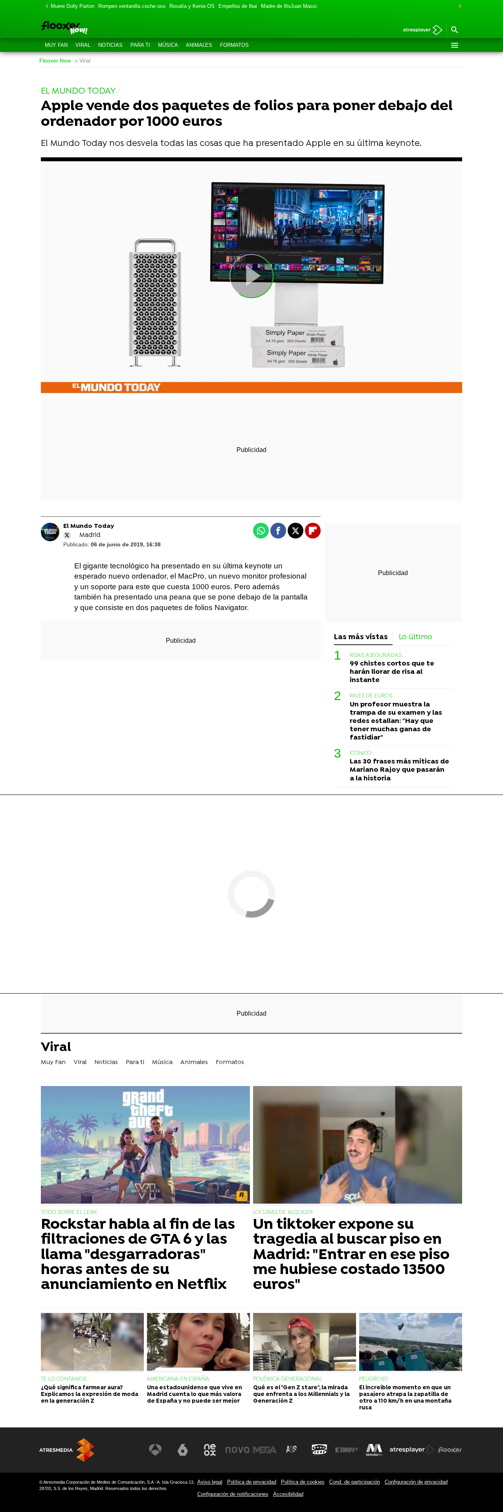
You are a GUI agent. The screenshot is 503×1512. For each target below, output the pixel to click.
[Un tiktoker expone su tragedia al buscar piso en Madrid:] (357, 1145)
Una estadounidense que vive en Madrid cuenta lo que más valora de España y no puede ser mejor (194, 1395)
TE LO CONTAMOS (63, 1379)
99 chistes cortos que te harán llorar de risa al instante (392, 672)
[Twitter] (67, 535)
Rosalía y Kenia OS (192, 6)
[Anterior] (45, 6)
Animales (199, 45)
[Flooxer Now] (94, 28)
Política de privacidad (251, 1482)
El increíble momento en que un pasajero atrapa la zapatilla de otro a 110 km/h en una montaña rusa (405, 1398)
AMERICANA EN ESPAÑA (178, 1379)
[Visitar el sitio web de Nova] (237, 1450)
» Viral (82, 61)
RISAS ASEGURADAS (375, 655)
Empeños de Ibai (237, 6)
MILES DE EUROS (371, 696)
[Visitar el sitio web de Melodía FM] (374, 1450)
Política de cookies (303, 1482)
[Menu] (454, 45)
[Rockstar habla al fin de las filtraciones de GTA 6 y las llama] (145, 1145)
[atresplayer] (419, 30)
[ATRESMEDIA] (66, 1450)
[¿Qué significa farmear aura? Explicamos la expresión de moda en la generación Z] (92, 1343)
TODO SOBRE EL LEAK (69, 1212)
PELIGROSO (373, 1379)
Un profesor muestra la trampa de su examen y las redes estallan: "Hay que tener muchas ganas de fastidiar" (396, 720)
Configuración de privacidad (416, 1482)
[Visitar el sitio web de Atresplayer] (412, 1450)
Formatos (234, 45)
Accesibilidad (288, 1494)
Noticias (110, 45)
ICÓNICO (361, 753)
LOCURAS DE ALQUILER (283, 1212)
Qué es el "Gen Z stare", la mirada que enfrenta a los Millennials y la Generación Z (301, 1395)
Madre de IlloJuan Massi (289, 6)
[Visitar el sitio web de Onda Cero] (319, 1450)
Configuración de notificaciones (232, 1494)
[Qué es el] (304, 1343)
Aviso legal (209, 1482)
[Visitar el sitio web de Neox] (210, 1450)
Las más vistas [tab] (361, 637)
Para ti (140, 45)
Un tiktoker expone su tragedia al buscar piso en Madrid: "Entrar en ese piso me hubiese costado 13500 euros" (351, 1255)
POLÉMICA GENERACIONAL (287, 1379)
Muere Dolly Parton (72, 6)
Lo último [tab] (415, 637)
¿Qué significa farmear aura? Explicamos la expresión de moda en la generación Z (89, 1395)
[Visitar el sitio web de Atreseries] (292, 1450)
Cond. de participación (354, 1482)
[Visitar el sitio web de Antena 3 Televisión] (155, 1450)
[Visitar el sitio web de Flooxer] (450, 1450)
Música (168, 45)
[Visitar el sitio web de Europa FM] (346, 1450)
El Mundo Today (88, 526)
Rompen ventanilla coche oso (131, 6)
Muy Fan (56, 45)
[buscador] (454, 30)
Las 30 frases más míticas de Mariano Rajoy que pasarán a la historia (399, 770)
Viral (82, 45)
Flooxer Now (55, 61)
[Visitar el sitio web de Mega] (265, 1450)
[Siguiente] (458, 6)
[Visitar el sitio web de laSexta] (183, 1450)
